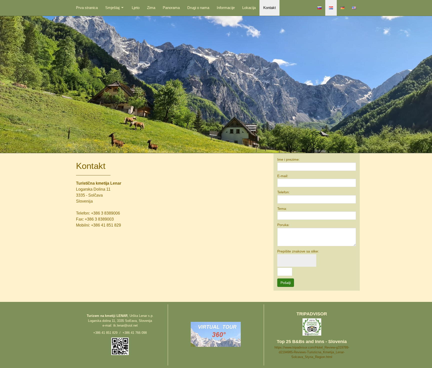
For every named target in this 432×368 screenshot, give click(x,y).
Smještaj (112, 7)
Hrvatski (331, 8)
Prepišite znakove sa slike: (298, 251)
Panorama (171, 7)
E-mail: (282, 176)
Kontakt (269, 7)
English (354, 8)
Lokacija (249, 7)
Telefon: (283, 192)
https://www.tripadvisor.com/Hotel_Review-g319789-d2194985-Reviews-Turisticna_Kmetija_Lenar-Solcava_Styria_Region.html (311, 352)
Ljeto (136, 7)
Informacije (226, 7)
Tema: (282, 209)
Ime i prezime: (288, 159)
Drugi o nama (198, 7)
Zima (151, 7)
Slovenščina (319, 8)
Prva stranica (87, 7)
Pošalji (285, 283)
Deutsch (342, 8)
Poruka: (283, 225)
